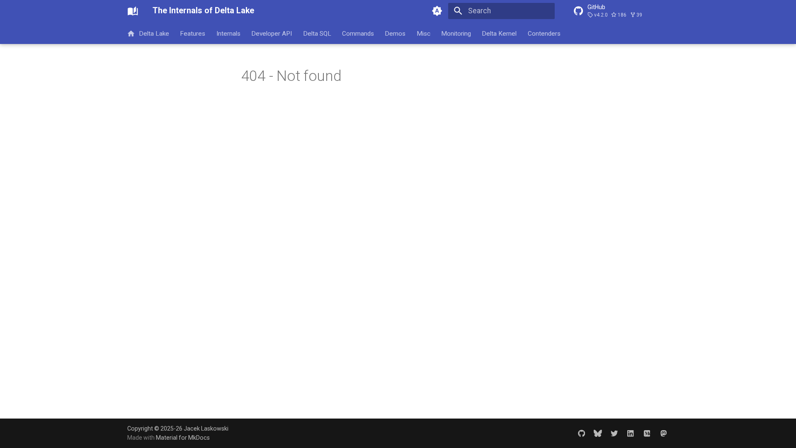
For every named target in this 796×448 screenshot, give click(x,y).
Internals (228, 33)
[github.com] (581, 433)
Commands (358, 33)
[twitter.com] (614, 433)
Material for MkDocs (183, 437)
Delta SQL (317, 33)
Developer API (272, 33)
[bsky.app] (597, 433)
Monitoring (456, 33)
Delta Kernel (499, 33)
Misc (423, 33)
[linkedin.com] (630, 433)
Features (193, 33)
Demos (395, 33)
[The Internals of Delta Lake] (133, 11)
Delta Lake (154, 33)
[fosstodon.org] (663, 433)
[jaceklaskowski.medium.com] (647, 433)
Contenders (544, 33)
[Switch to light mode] (437, 11)
